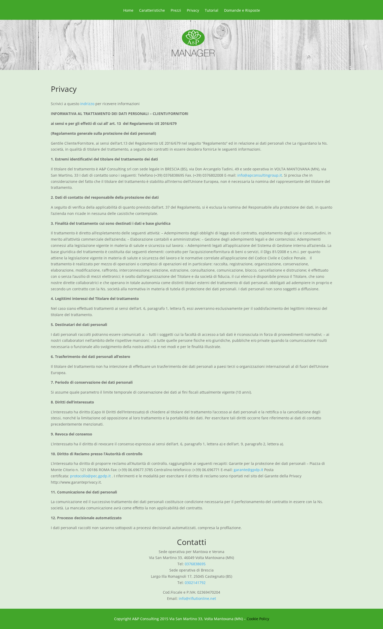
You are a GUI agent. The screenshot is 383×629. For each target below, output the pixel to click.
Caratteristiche (152, 11)
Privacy (193, 11)
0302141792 (195, 582)
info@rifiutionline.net (197, 598)
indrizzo (87, 103)
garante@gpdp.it (248, 469)
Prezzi (176, 11)
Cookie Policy (258, 618)
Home (128, 11)
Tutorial (211, 11)
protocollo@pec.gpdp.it (91, 475)
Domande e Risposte (242, 11)
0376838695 (195, 563)
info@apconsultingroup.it (259, 175)
